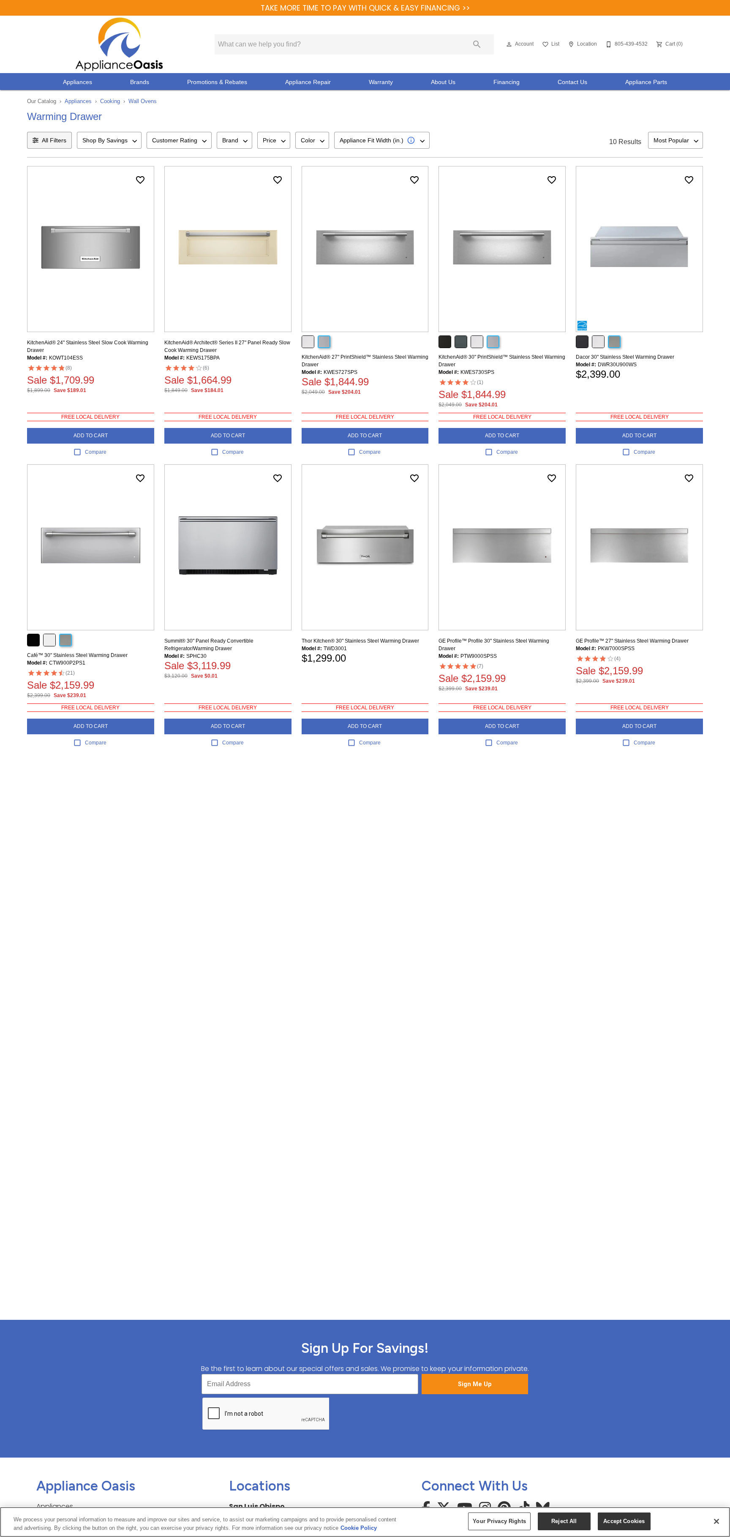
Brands (139, 82)
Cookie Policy (358, 1528)
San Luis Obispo (257, 1506)
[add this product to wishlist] (140, 180)
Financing (506, 82)
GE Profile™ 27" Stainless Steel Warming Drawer (632, 641)
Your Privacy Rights (499, 1521)
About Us (443, 82)
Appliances (77, 82)
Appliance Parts (646, 82)
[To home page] (119, 44)
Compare (95, 452)
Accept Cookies (624, 1521)
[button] (509, 44)
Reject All (564, 1521)
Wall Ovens (142, 101)
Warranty (381, 82)
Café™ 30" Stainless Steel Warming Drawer (77, 655)
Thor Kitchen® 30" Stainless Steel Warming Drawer (360, 641)
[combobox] (109, 140)
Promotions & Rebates (217, 82)
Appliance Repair (308, 82)
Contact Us (572, 82)
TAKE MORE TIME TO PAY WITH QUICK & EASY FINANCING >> (365, 8)
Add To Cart (91, 436)
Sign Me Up (475, 1384)
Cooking (110, 101)
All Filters (54, 140)
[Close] (716, 1521)
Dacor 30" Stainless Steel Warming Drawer (625, 357)
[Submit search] (476, 44)
